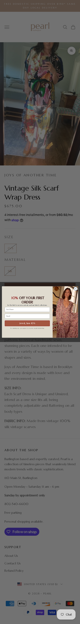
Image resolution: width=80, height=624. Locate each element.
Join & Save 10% (27, 323)
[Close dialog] (75, 288)
